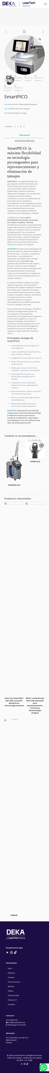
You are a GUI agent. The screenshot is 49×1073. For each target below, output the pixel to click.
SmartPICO (16, 148)
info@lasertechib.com (16, 1022)
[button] (40, 39)
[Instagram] (11, 952)
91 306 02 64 (12, 1020)
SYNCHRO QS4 (14, 485)
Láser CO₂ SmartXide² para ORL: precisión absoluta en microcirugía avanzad (14, 702)
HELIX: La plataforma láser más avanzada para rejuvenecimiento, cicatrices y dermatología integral (35, 705)
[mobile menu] (45, 4)
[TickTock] (15, 952)
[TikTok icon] (27, 1064)
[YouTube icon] (22, 1064)
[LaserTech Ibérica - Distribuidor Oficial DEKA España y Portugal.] (19, 4)
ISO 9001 (20, 1060)
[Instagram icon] (24, 1064)
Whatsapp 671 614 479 (17, 1025)
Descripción (24, 135)
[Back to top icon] (43, 1067)
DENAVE (14, 915)
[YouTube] (7, 952)
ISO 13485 (28, 1060)
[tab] (24, 135)
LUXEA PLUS (35, 461)
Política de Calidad (14, 1058)
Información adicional (24, 141)
